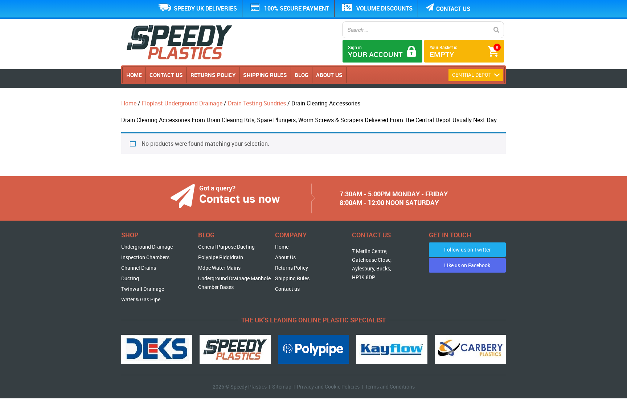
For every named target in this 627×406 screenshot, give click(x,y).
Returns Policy (212, 75)
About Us (329, 75)
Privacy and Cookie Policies (328, 386)
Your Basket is (464, 51)
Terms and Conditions (390, 386)
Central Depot (472, 74)
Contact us (453, 9)
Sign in (375, 51)
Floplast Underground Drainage (182, 103)
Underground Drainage (147, 246)
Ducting (130, 278)
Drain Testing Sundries (257, 103)
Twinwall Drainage (142, 288)
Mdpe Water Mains (219, 267)
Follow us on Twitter (467, 249)
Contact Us (166, 75)
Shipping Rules (265, 75)
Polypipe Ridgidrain (220, 257)
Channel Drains (138, 267)
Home (134, 75)
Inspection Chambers (145, 257)
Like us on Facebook (467, 265)
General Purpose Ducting (226, 246)
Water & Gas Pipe (140, 299)
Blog (301, 75)
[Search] (496, 30)
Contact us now (239, 198)
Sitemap (281, 386)
